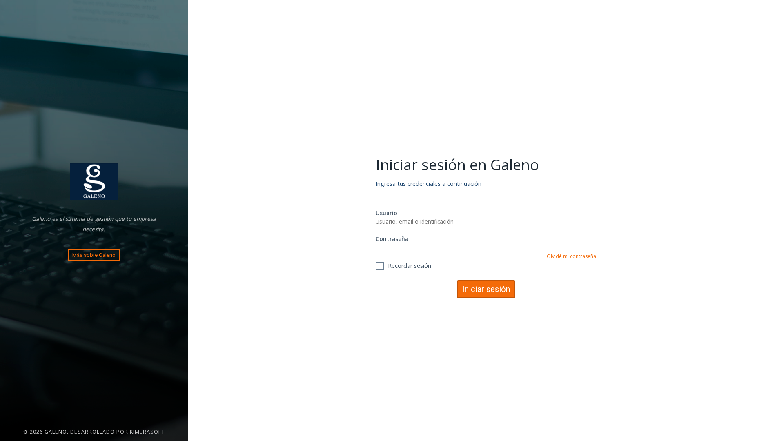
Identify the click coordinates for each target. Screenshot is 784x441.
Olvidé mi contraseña (571, 256)
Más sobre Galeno (94, 255)
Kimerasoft (147, 431)
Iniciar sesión (486, 289)
